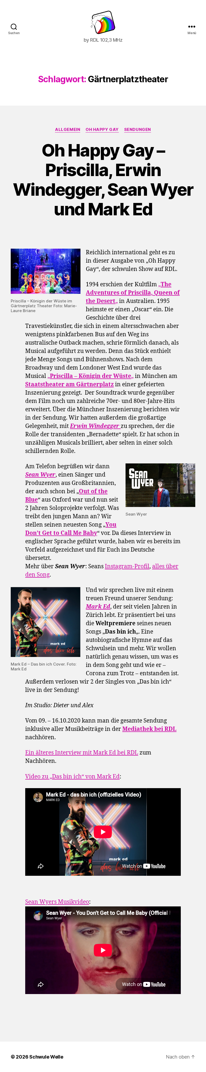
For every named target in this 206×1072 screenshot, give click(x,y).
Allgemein (67, 129)
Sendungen (137, 129)
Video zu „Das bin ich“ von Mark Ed (72, 776)
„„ (133, 293)
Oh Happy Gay (102, 129)
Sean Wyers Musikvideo (57, 902)
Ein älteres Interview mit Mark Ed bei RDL (81, 752)
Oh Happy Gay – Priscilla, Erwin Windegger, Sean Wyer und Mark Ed (103, 179)
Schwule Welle (46, 1057)
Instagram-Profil (127, 566)
